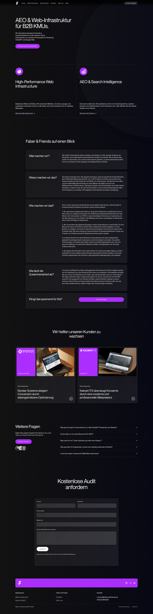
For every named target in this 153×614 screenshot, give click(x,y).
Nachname (80, 501)
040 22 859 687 (103, 600)
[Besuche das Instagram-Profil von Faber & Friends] (130, 583)
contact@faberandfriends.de (107, 597)
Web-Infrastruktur (32, 3)
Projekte (53, 3)
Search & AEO (44, 3)
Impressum (135, 606)
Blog (67, 3)
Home (23, 3)
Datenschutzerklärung (68, 554)
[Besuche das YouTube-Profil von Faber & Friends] (134, 583)
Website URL (40, 520)
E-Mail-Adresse (40, 511)
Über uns (60, 3)
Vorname (39, 501)
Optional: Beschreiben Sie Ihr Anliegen (46, 529)
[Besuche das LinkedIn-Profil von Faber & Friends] (126, 583)
